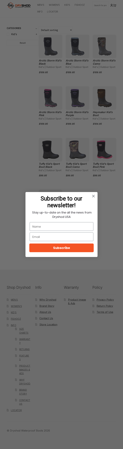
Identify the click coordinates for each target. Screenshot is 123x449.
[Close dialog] (93, 196)
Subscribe (61, 248)
